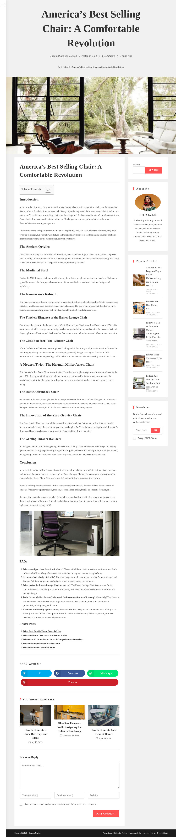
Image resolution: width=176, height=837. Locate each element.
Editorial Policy (120, 833)
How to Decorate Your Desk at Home (104, 732)
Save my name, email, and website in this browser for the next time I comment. (61, 804)
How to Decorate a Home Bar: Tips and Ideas (35, 734)
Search (136, 164)
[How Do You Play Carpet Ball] (139, 308)
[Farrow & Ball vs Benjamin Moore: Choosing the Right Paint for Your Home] (139, 334)
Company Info (135, 833)
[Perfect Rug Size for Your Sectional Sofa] (139, 383)
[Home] (59, 67)
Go (155, 430)
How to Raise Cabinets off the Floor (154, 358)
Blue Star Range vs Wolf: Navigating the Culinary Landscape (69, 727)
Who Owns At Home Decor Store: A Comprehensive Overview (52, 639)
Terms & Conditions (159, 833)
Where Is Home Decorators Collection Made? (45, 635)
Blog (94, 55)
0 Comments (108, 55)
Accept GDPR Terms (147, 438)
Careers (146, 833)
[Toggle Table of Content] (46, 190)
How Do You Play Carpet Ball (152, 305)
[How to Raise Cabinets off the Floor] (139, 361)
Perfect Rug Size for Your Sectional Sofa (153, 379)
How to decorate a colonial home (39, 647)
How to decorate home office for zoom (41, 643)
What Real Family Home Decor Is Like (42, 631)
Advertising (107, 833)
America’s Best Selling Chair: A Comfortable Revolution (98, 67)
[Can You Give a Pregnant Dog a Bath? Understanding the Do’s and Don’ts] (139, 280)
